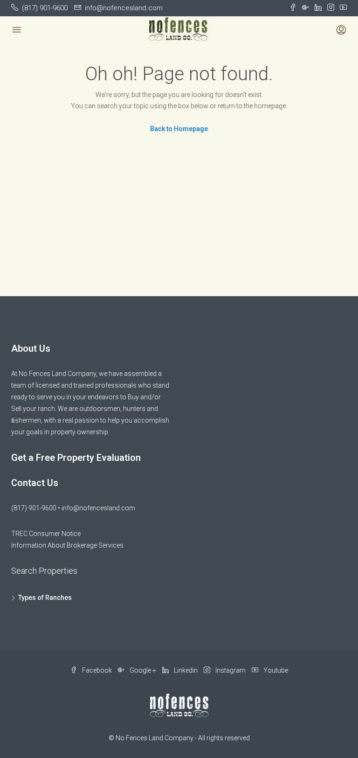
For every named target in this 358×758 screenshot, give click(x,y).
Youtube (275, 670)
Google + (143, 670)
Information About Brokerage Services (67, 545)
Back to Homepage (179, 128)
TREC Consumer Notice (46, 533)
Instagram (230, 670)
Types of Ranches (45, 597)
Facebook (97, 670)
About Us (30, 348)
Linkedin (185, 670)
